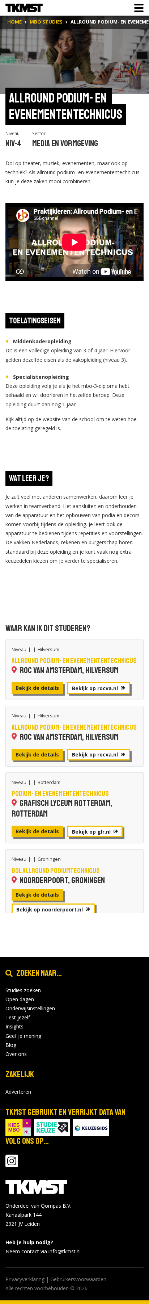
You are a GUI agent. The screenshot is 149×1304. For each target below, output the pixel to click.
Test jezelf (17, 1017)
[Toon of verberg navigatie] (137, 8)
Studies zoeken (23, 990)
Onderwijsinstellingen (30, 1008)
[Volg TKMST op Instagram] (11, 1164)
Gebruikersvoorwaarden (78, 1279)
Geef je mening (23, 1035)
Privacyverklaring (24, 1279)
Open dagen (19, 999)
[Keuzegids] (91, 1126)
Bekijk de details (37, 687)
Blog (10, 1044)
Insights (14, 1026)
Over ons (16, 1054)
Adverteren (18, 1091)
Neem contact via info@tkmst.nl (43, 1251)
